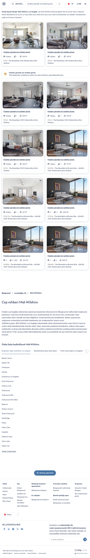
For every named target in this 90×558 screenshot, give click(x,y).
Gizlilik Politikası (8, 553)
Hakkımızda (7, 488)
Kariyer (5, 491)
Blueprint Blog (8, 498)
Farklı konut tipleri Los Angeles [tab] (71, 351)
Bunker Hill (6, 363)
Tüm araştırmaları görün (81, 495)
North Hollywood (8, 414)
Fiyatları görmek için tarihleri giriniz (17, 52)
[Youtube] (22, 529)
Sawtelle (5, 432)
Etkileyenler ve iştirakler (61, 503)
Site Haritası (42, 553)
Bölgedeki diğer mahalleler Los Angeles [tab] (16, 351)
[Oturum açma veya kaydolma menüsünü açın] (85, 4)
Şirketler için (21, 494)
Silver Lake (6, 441)
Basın (5, 494)
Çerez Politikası (32, 553)
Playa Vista (6, 427)
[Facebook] (4, 529)
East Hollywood (7, 381)
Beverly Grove (7, 358)
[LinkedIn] (9, 529)
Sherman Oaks (7, 437)
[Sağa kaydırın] (87, 351)
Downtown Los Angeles (10, 377)
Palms (4, 423)
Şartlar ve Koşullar (20, 553)
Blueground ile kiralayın (40, 500)
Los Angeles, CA (20, 293)
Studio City (6, 446)
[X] (17, 529)
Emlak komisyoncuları (61, 500)
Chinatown (5, 367)
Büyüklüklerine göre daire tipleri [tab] (45, 351)
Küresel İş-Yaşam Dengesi (81, 489)
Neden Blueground (21, 489)
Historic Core (6, 386)
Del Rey (4, 372)
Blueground (6, 293)
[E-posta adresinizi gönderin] (85, 539)
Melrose (5, 404)
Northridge (6, 418)
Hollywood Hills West (9, 400)
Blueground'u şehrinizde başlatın (61, 489)
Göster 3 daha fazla (9, 451)
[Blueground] (11, 524)
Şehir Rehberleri (22, 506)
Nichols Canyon (7, 409)
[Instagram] (13, 529)
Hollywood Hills (7, 395)
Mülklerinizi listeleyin (39, 490)
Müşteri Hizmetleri (20, 501)
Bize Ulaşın (7, 501)
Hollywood (6, 390)
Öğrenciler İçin (22, 497)
